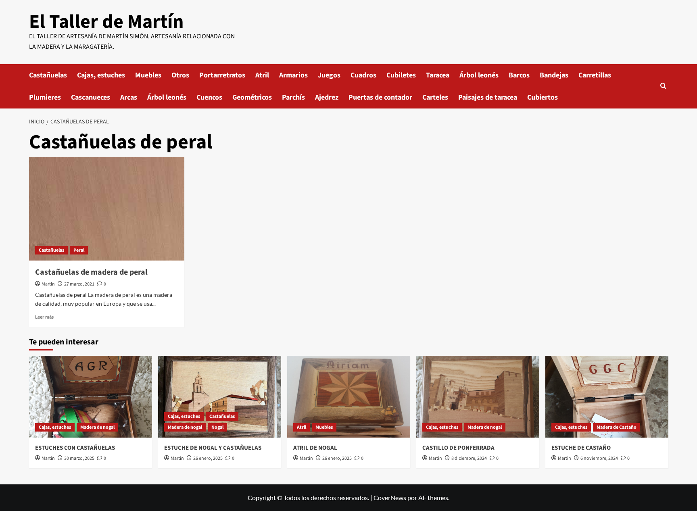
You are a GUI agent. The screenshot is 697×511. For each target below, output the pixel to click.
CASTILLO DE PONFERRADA (458, 448)
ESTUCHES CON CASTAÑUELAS (75, 448)
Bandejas (554, 75)
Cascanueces (90, 97)
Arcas (128, 97)
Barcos (519, 75)
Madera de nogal (97, 427)
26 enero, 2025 (208, 458)
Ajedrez (326, 97)
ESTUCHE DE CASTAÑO (581, 448)
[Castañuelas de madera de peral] (106, 209)
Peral (78, 250)
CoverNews (390, 497)
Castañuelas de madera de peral (91, 272)
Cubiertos (542, 97)
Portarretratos (222, 75)
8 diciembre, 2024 (469, 458)
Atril (262, 75)
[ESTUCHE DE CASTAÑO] (606, 397)
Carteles (435, 97)
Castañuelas (48, 75)
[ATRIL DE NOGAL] (348, 397)
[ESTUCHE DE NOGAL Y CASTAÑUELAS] (219, 397)
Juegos (329, 75)
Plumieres (45, 97)
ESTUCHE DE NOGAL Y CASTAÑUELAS (212, 448)
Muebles (148, 75)
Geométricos (252, 97)
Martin (48, 284)
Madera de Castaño (616, 427)
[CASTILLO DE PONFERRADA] (477, 397)
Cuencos (209, 97)
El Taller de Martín (106, 21)
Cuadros (363, 75)
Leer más (44, 317)
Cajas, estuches (101, 75)
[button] (663, 86)
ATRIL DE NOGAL (315, 448)
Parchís (293, 97)
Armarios (293, 75)
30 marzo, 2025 (79, 458)
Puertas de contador (380, 97)
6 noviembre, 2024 (599, 458)
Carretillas (594, 75)
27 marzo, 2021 (79, 284)
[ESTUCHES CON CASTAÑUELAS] (90, 397)
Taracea (437, 75)
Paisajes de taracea (487, 97)
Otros (180, 75)
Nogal (217, 427)
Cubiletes (401, 75)
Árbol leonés (479, 75)
